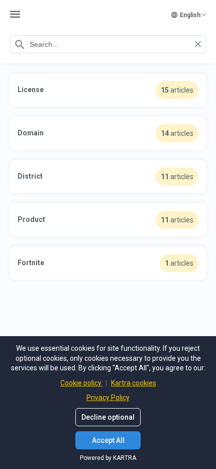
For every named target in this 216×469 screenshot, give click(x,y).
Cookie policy (81, 383)
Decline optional (108, 417)
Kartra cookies (133, 383)
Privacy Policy (108, 398)
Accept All (108, 440)
